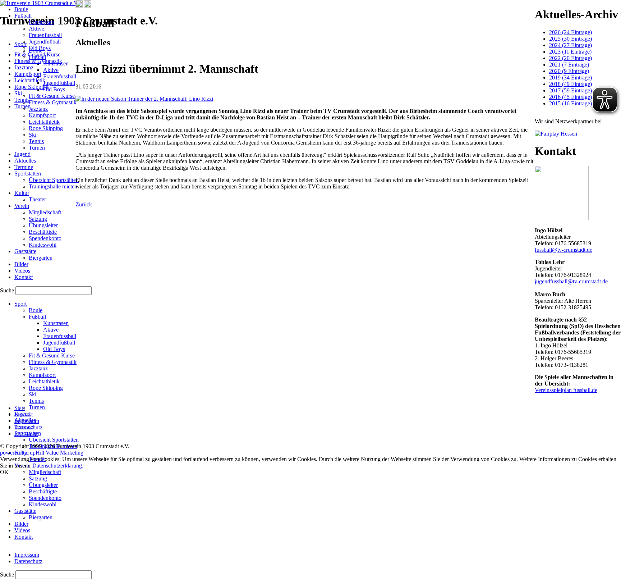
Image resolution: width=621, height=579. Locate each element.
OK (4, 472)
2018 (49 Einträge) (570, 84)
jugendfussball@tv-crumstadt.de (571, 281)
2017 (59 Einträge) (570, 90)
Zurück (83, 204)
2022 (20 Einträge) (570, 58)
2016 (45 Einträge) (570, 97)
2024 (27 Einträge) (570, 45)
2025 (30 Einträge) (570, 39)
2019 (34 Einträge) (570, 77)
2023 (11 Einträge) (570, 52)
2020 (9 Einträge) (569, 71)
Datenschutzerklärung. (57, 465)
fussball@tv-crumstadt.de (563, 250)
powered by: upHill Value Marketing (41, 453)
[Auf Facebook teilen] (79, 6)
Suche (7, 574)
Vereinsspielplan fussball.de (566, 390)
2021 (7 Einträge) (569, 64)
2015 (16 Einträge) (570, 103)
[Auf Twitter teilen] (87, 6)
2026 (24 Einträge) (570, 32)
